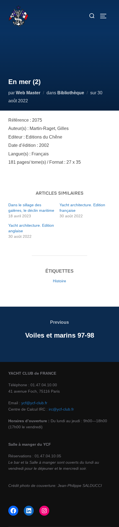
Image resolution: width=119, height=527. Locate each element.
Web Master (28, 92)
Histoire (59, 281)
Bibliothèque (70, 92)
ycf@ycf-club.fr (34, 403)
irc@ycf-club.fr (61, 409)
